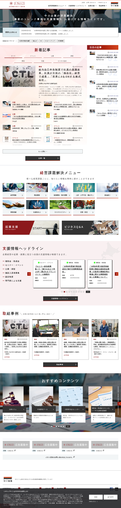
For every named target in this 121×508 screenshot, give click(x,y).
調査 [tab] (72, 56)
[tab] (62, 291)
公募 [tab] (52, 56)
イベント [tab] (33, 56)
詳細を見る (92, 501)
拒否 (95, 497)
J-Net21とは (101, 2)
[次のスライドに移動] (116, 274)
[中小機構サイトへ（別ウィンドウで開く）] (114, 4)
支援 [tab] (42, 61)
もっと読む (41, 151)
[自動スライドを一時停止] (88, 292)
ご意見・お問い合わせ (87, 2)
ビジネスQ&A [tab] (62, 61)
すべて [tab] (13, 56)
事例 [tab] (23, 61)
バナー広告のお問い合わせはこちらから (59, 457)
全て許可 (111, 497)
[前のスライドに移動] (29, 274)
